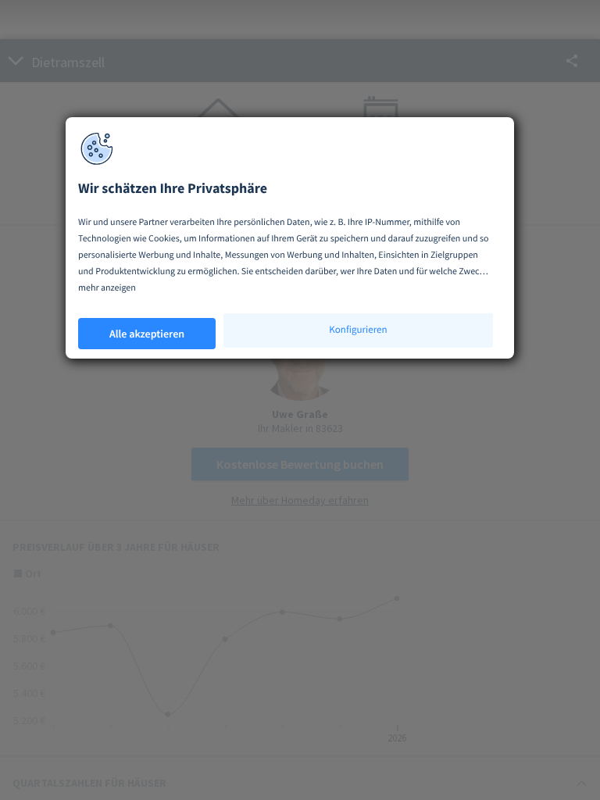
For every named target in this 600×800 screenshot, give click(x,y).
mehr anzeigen (107, 288)
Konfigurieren (358, 329)
